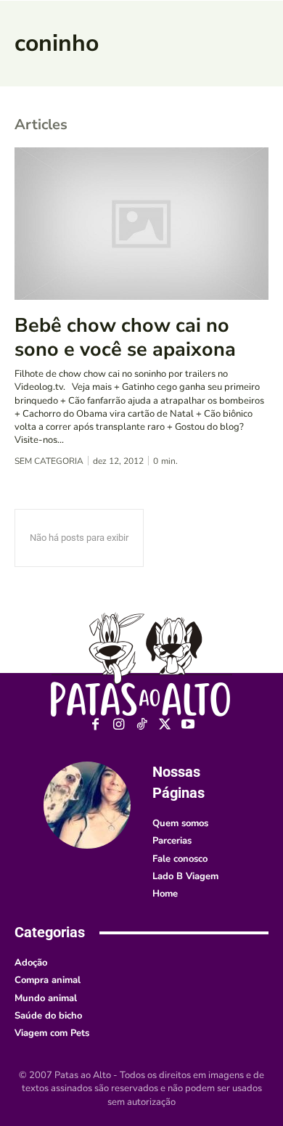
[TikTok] (142, 725)
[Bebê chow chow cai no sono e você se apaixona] (141, 223)
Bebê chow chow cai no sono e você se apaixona (125, 337)
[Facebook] (95, 725)
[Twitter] (165, 725)
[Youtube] (188, 725)
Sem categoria (49, 461)
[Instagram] (118, 725)
